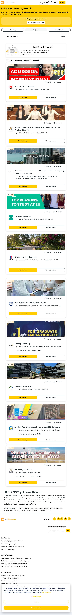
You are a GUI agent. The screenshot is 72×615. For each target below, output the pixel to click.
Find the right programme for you (12, 541)
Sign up (62, 2)
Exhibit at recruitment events (10, 581)
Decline (36, 602)
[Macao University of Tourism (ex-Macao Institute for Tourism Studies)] (11, 128)
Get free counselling (7, 549)
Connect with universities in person (12, 546)
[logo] (8, 2)
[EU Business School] (11, 217)
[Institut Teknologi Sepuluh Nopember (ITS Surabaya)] (11, 428)
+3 (52, 219)
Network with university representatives (14, 564)
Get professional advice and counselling (14, 566)
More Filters (58, 30)
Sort (62, 36)
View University (22, 97)
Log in (56, 2)
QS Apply (43, 502)
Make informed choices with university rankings (16, 561)
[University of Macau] (11, 471)
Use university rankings (8, 544)
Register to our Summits (9, 584)
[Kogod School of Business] (11, 258)
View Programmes (51, 97)
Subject (35, 30)
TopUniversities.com (10, 496)
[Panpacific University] (11, 387)
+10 (47, 90)
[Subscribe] (68, 530)
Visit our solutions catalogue (10, 578)
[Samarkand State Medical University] (11, 304)
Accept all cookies (36, 608)
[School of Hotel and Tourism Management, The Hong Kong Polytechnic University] (11, 172)
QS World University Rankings (45, 498)
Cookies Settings (36, 596)
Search (12, 30)
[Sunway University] (11, 345)
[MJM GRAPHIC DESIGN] (11, 88)
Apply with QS (44, 3)
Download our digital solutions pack (12, 575)
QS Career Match (9, 508)
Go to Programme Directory (35, 22)
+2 (60, 306)
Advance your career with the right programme (16, 558)
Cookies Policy (46, 592)
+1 (46, 133)
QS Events (34, 502)
